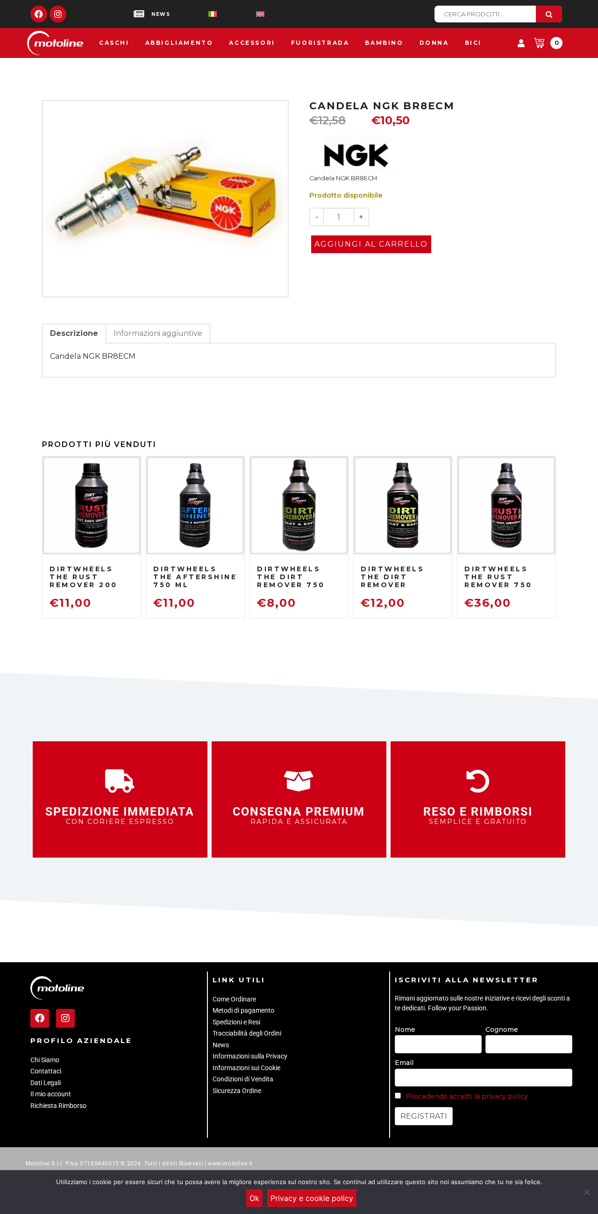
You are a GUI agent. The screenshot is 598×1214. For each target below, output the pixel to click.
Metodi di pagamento (243, 1010)
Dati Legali (45, 1082)
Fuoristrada (320, 42)
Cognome (501, 1029)
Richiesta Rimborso (58, 1105)
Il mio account (50, 1094)
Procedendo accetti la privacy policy (467, 1096)
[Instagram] (58, 14)
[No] (586, 1192)
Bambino (384, 42)
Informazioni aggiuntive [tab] (158, 333)
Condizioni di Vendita (243, 1079)
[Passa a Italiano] (197, 14)
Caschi (114, 42)
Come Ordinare (234, 999)
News (221, 1045)
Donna (434, 42)
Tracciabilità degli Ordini (247, 1033)
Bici (473, 42)
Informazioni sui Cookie (246, 1068)
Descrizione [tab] (74, 333)
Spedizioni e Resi (236, 1022)
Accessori (252, 42)
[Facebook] (38, 14)
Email (404, 1062)
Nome (405, 1029)
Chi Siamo (44, 1060)
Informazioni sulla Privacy (250, 1056)
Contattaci (45, 1071)
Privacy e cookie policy (312, 1198)
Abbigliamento (179, 42)
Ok (254, 1198)
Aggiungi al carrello (371, 244)
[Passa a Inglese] (245, 14)
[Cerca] (549, 14)
